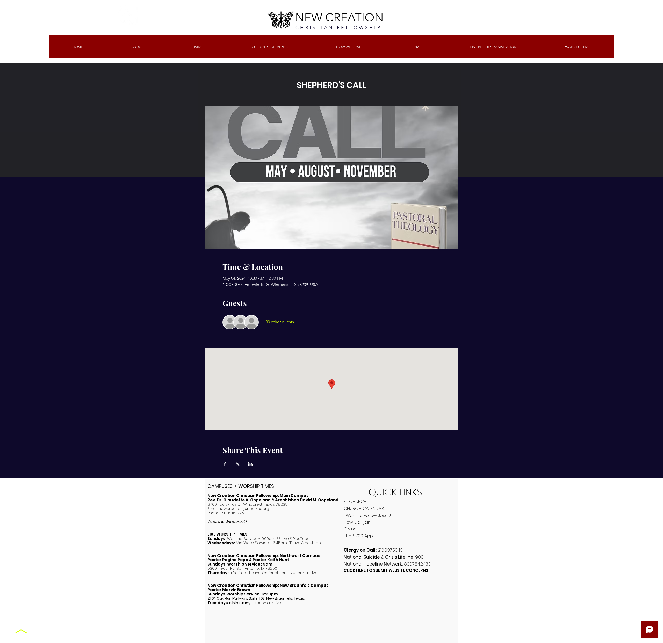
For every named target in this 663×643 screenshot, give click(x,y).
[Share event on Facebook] (224, 464)
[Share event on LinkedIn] (250, 464)
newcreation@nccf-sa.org (244, 508)
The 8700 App (358, 536)
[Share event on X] (237, 464)
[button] (197, 46)
